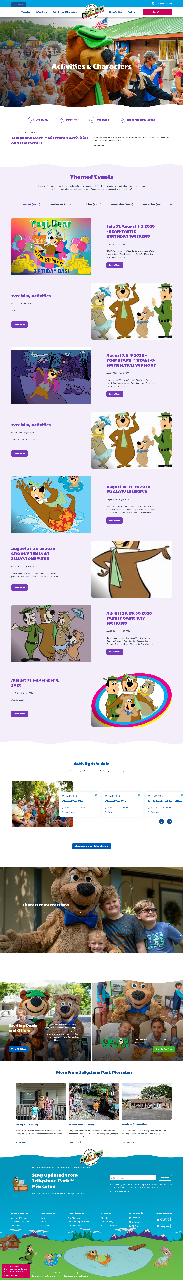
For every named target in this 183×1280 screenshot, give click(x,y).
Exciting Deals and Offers (23, 1028)
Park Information (135, 1124)
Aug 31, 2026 (71, 796)
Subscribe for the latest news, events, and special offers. (58, 1193)
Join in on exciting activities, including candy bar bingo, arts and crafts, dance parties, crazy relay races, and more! (91, 771)
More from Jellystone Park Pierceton (94, 1072)
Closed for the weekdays (72, 802)
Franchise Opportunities (78, 1221)
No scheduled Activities (165, 801)
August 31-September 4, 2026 (35, 683)
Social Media (136, 1213)
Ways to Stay (115, 12)
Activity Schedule (91, 764)
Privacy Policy (144, 1184)
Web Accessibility (109, 1225)
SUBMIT (165, 1178)
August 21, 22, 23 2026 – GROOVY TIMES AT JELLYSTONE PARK (34, 554)
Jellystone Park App (20, 1221)
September (61, 204)
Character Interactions (45, 905)
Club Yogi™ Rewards (20, 1218)
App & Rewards (19, 1213)
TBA (13, 310)
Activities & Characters (92, 67)
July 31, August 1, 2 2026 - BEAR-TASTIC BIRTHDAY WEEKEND (130, 231)
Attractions (41, 12)
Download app (164, 1213)
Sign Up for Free (164, 1049)
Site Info (106, 1213)
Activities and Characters (65, 12)
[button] (171, 204)
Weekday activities (18, 700)
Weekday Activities (31, 296)
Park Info (132, 12)
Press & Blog (48, 1213)
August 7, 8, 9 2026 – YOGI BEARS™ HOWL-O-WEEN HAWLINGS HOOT (131, 360)
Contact (45, 1225)
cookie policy (19, 1271)
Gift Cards (15, 1225)
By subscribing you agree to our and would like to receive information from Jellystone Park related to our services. (141, 1186)
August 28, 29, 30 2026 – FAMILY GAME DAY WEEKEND (130, 618)
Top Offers (15, 1019)
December (153, 204)
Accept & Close (11, 1275)
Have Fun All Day (81, 1124)
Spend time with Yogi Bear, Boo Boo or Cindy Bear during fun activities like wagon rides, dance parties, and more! (52, 914)
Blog (43, 1218)
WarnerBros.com (75, 1225)
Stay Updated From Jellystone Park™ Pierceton (55, 1181)
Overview (26, 12)
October (91, 204)
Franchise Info (76, 1213)
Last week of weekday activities (24, 439)
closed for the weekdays (115, 802)
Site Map (105, 1218)
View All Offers (20, 1050)
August (31, 204)
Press (43, 1221)
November (122, 204)
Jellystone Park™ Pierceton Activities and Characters (49, 140)
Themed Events (91, 177)
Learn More (116, 266)
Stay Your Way (27, 1124)
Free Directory (74, 1218)
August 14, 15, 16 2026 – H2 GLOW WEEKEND (129, 489)
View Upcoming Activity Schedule (91, 846)
